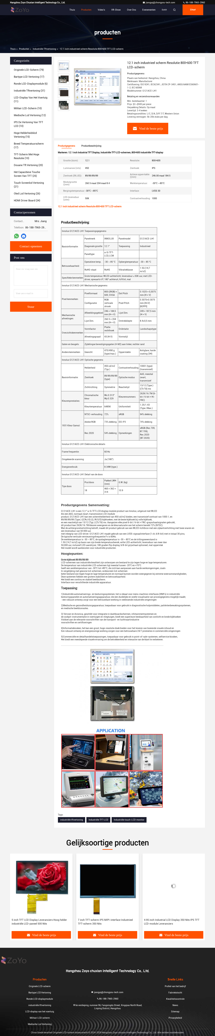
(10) (28, 108)
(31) (29, 90)
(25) (27, 174)
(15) (25, 134)
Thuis (72, 10)
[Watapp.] (16, 236)
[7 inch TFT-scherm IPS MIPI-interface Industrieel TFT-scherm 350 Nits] (41, 886)
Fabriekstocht (175, 992)
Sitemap (175, 1011)
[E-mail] (24, 236)
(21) (29, 184)
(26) (27, 193)
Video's (101, 10)
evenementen (149, 10)
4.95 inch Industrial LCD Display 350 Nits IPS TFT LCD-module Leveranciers (105, 921)
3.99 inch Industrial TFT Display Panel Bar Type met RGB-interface (173, 921)
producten (24, 49)
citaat (193, 10)
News (175, 1005)
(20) (28, 165)
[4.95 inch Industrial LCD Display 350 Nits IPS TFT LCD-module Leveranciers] (107, 886)
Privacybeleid (175, 1018)
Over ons (131, 10)
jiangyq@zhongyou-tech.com (161, 2)
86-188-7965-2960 (195, 2)
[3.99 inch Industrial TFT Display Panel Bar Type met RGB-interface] (173, 886)
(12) (30, 115)
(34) (27, 200)
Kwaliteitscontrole (175, 999)
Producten (86, 10)
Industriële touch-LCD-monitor (129, 820)
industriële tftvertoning (44, 49)
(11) (30, 99)
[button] (15, 893)
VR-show (116, 10)
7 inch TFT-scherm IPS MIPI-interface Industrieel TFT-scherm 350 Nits (39, 921)
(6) (31, 83)
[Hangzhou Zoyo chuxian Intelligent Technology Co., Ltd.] (20, 10)
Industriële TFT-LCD (98, 820)
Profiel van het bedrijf (175, 986)
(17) (29, 76)
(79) (29, 69)
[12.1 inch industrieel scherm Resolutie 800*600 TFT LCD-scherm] (97, 87)
